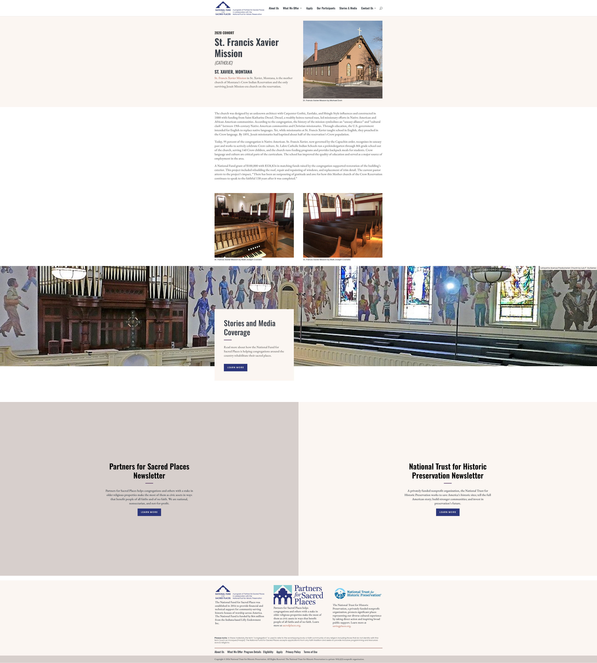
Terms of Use (310, 652)
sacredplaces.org (291, 625)
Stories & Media (348, 8)
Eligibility (268, 652)
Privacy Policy (293, 652)
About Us (274, 8)
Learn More (235, 367)
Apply (309, 8)
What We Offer (291, 8)
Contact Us (367, 8)
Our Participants (326, 8)
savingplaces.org (341, 626)
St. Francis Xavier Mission (230, 78)
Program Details (252, 652)
